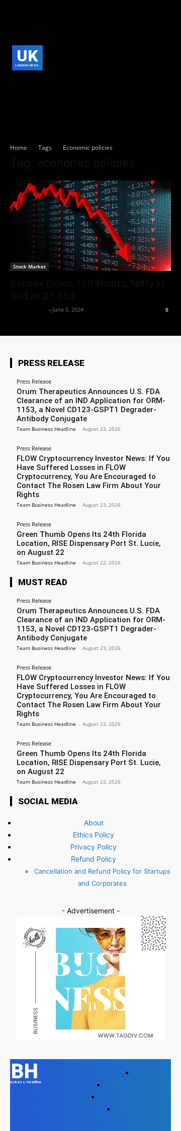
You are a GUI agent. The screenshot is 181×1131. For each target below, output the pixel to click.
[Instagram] (33, 83)
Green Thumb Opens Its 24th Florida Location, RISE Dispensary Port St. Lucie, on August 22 (89, 543)
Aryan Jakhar (28, 309)
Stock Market (29, 266)
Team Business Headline (46, 428)
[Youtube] (33, 99)
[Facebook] (18, 83)
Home (18, 147)
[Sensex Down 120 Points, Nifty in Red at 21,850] (90, 225)
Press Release (34, 381)
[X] (18, 99)
